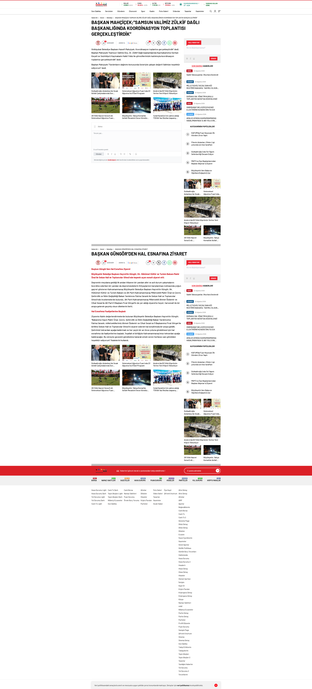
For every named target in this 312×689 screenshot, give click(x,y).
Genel (102, 18)
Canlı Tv (182, 514)
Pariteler (183, 479)
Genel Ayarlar (184, 545)
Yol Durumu (197, 479)
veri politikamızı (183, 685)
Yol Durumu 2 (184, 671)
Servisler (109, 11)
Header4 (182, 565)
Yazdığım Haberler (186, 664)
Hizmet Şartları (185, 579)
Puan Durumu (156, 479)
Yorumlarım (183, 674)
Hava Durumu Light (99, 490)
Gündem (121, 11)
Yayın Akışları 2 (184, 657)
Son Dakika (96, 11)
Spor (143, 11)
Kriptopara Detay (185, 592)
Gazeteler (200, 11)
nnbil (180, 606)
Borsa (94, 479)
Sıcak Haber (158, 504)
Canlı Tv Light (96, 504)
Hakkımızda (183, 555)
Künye (181, 599)
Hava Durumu (140, 479)
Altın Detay (183, 490)
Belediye (109, 18)
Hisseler (170, 479)
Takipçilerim (183, 650)
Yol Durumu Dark (98, 500)
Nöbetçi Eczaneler (115, 500)
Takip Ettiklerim (185, 647)
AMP (180, 500)
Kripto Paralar (214, 479)
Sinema (181, 637)
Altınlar (143, 490)
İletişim (181, 582)
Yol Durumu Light (98, 497)
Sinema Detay (184, 640)
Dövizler (144, 493)
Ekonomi (133, 11)
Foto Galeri (163, 11)
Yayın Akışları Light (115, 493)
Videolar (176, 11)
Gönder (99, 154)
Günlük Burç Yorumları (187, 551)
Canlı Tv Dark (113, 490)
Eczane (181, 534)
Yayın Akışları (184, 654)
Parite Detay (183, 613)
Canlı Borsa (128, 490)
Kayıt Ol (182, 586)
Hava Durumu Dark (98, 493)
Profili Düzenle (184, 623)
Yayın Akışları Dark (115, 497)
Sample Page (184, 630)
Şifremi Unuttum (170, 493)
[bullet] (124, 154)
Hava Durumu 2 (184, 562)
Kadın (152, 11)
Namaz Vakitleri (109, 479)
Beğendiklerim (184, 507)
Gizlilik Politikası (185, 548)
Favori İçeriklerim (185, 538)
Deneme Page (184, 521)
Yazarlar (188, 11)
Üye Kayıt (167, 490)
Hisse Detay (183, 569)
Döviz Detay (183, 524)
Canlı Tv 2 (182, 517)
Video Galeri (158, 493)
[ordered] (121, 154)
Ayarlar (181, 504)
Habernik (94, 18)
